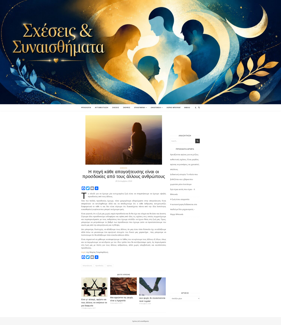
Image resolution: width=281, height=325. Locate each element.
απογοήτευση (87, 266)
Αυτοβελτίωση (101, 107)
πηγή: (83, 252)
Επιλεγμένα (139, 107)
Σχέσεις (115, 107)
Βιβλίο (187, 107)
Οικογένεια (156, 107)
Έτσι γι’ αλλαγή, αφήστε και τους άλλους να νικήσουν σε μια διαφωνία (94, 302)
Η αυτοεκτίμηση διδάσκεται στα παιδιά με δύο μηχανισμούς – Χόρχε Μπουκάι (183, 209)
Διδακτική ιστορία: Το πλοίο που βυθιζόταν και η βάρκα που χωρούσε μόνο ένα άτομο (184, 179)
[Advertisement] (185, 254)
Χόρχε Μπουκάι (173, 107)
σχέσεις (109, 266)
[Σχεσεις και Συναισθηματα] (140, 52)
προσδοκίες (99, 266)
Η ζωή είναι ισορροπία (179, 199)
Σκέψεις (126, 107)
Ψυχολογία (86, 107)
